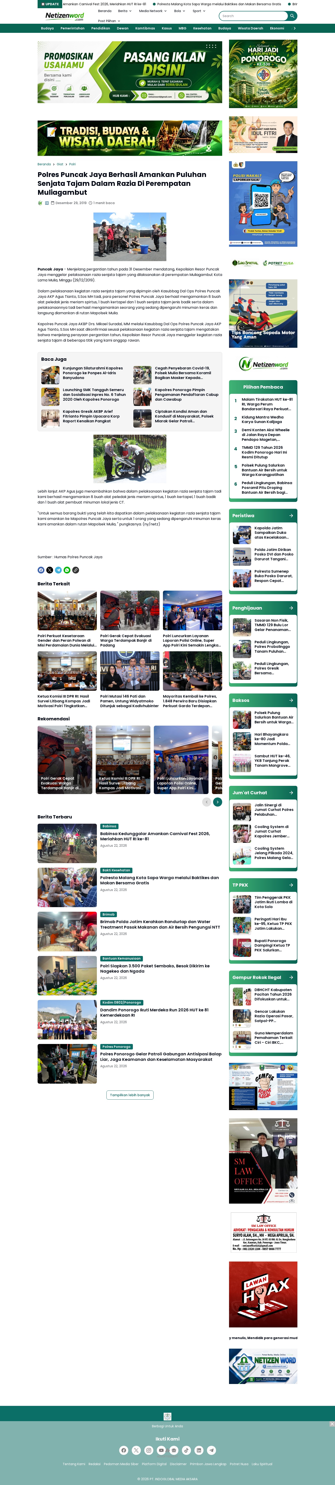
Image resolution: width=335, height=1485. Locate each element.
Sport (197, 11)
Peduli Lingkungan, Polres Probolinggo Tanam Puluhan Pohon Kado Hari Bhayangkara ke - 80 (272, 647)
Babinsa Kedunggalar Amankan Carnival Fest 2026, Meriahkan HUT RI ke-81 (155, 836)
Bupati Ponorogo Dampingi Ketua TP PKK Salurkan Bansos (272, 946)
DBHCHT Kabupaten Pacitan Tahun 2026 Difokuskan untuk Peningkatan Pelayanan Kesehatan (273, 995)
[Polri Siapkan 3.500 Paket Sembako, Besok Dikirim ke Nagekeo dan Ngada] (67, 975)
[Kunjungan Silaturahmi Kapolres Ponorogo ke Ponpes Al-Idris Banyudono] (50, 375)
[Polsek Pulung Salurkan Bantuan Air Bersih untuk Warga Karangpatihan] (242, 720)
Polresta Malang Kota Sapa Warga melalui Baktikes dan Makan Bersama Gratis (144, 4)
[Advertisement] (167, 1453)
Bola (177, 11)
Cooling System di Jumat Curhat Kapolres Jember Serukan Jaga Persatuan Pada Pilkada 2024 (272, 832)
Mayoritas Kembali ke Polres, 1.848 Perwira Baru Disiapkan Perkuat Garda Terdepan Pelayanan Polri (190, 701)
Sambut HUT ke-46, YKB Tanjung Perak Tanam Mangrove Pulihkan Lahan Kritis (274, 761)
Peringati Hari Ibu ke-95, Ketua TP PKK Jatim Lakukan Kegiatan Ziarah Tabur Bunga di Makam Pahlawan (273, 924)
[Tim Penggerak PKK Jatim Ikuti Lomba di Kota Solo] (242, 904)
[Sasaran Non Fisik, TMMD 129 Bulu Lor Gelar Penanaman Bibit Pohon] (242, 627)
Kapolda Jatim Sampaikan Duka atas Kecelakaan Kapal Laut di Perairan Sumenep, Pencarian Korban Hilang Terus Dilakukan (272, 533)
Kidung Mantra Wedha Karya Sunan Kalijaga (262, 420)
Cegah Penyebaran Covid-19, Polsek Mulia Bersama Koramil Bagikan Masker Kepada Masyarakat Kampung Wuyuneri (185, 373)
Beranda (104, 11)
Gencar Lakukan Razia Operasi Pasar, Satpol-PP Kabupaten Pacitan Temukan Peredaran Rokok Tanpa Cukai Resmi (274, 1016)
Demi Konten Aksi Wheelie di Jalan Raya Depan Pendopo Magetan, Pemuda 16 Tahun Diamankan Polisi (266, 435)
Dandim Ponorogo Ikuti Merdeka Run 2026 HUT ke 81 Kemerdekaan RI (154, 1012)
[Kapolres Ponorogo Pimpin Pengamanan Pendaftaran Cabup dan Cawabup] (142, 397)
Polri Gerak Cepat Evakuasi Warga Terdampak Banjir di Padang (126, 641)
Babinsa (109, 826)
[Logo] (167, 1416)
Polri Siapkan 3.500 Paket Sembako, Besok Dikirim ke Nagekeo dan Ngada (155, 968)
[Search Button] (292, 16)
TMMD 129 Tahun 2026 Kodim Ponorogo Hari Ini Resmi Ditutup (264, 452)
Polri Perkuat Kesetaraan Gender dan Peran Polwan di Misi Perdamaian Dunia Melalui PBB (66, 641)
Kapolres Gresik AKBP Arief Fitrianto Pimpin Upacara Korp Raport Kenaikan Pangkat (91, 416)
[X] (49, 570)
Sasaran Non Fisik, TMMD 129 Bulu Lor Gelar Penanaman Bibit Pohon (271, 625)
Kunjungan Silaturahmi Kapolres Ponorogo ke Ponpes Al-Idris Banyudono (93, 373)
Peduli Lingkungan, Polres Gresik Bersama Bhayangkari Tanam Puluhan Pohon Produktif (273, 669)
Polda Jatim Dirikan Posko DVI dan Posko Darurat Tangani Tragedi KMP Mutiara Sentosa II (274, 555)
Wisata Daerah (250, 28)
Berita (122, 11)
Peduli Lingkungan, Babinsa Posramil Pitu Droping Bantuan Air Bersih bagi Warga (267, 488)
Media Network (150, 11)
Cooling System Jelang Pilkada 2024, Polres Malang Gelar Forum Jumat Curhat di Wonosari (274, 853)
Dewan (123, 28)
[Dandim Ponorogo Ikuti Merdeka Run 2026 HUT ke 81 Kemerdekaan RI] (67, 1019)
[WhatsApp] (67, 570)
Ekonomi (277, 28)
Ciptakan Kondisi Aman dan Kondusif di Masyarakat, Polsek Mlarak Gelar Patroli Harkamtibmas (184, 416)
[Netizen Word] (64, 16)
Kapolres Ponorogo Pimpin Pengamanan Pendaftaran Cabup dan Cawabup (187, 395)
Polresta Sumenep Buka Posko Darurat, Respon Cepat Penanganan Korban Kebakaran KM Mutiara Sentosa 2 (274, 576)
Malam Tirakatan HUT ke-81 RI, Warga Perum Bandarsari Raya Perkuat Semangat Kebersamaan (267, 404)
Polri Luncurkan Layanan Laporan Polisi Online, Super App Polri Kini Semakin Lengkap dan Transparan (192, 641)
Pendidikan (100, 28)
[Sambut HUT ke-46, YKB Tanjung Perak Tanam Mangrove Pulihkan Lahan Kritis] (242, 763)
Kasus (167, 28)
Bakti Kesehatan (116, 870)
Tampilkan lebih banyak (130, 1095)
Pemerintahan (73, 28)
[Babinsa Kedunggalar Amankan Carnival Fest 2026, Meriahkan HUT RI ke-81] (67, 843)
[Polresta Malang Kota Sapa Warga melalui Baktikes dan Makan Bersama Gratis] (67, 887)
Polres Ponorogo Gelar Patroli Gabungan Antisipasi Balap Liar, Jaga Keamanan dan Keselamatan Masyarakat (161, 1056)
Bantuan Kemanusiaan (122, 958)
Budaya (47, 28)
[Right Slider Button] (292, 28)
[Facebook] (41, 570)
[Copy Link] (75, 570)
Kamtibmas (145, 28)
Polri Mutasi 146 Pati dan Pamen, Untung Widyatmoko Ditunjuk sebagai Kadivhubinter (129, 701)
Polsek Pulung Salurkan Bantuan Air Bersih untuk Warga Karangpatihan (264, 470)
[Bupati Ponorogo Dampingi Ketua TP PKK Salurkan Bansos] (242, 948)
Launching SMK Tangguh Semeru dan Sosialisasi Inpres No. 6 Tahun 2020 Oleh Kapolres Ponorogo (94, 395)
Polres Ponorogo (117, 1046)
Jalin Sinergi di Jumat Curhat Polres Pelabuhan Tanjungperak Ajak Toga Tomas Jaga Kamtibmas (274, 810)
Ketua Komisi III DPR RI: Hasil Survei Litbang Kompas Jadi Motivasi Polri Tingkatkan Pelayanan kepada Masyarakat (67, 701)
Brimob (109, 914)
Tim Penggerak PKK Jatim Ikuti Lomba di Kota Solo (273, 902)
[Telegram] (58, 570)
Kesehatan (202, 28)
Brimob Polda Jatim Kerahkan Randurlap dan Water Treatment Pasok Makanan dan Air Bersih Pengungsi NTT (160, 924)
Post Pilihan (107, 21)
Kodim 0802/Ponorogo (122, 1002)
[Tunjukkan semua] (291, 515)
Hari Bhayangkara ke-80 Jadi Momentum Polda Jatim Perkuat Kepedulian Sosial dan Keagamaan (271, 739)
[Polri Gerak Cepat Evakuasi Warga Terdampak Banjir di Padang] (130, 610)
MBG (182, 28)
